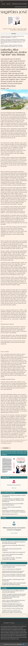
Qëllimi (3, 3)
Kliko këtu (14, 488)
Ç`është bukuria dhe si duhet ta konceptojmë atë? (13, 552)
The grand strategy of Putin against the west (12, 608)
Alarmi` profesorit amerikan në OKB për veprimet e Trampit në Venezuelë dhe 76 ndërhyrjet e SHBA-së (14, 576)
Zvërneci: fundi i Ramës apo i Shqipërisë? (11, 569)
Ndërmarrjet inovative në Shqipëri (19, 3)
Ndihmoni (8, 3)
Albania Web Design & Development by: (13, 644)
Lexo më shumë (14, 533)
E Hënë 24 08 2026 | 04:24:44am (21, 6)
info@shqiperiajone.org (20, 623)
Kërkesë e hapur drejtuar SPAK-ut (10, 514)
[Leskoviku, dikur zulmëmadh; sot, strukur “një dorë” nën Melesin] (14, 110)
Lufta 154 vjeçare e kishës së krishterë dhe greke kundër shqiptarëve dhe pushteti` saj (11, 46)
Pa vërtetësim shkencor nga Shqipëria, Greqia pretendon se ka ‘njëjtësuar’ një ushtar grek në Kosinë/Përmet (13, 500)
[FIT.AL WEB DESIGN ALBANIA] (23, 644)
